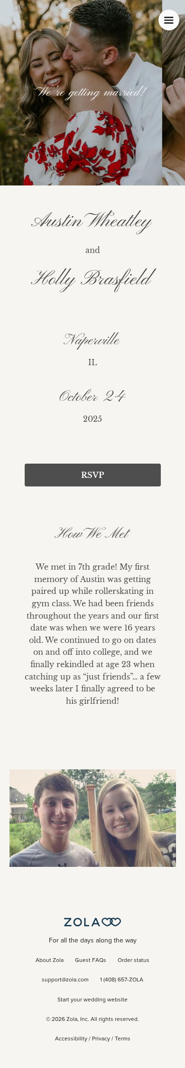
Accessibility (71, 1039)
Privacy (101, 1039)
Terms (122, 1039)
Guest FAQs (90, 960)
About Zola (50, 960)
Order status (133, 960)
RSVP (92, 475)
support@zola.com (65, 980)
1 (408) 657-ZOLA (121, 980)
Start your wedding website (92, 1000)
